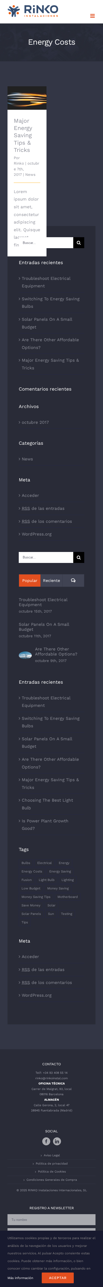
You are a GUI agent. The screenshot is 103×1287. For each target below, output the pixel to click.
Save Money (31, 905)
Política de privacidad (52, 1163)
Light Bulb (46, 880)
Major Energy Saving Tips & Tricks (27, 88)
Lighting (68, 880)
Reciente (51, 580)
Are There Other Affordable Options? (56, 651)
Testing (66, 914)
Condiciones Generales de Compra (51, 1179)
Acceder (30, 495)
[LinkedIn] (57, 1141)
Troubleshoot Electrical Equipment (43, 602)
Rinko (19, 163)
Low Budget (31, 888)
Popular (30, 580)
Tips (25, 922)
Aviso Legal (52, 1155)
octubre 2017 (35, 422)
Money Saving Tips (36, 897)
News (30, 174)
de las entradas (43, 508)
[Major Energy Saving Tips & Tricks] (27, 98)
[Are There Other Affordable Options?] (25, 655)
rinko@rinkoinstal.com (51, 1078)
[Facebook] (46, 1141)
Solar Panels (31, 914)
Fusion (27, 880)
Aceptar (57, 1278)
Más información (20, 1278)
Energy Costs (32, 871)
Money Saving (58, 888)
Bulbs (26, 863)
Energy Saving (60, 871)
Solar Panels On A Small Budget (44, 627)
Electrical (44, 863)
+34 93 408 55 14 (55, 1072)
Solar (52, 905)
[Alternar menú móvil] (93, 15)
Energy (64, 863)
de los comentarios (47, 521)
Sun (51, 914)
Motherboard (68, 897)
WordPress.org (37, 534)
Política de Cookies (52, 1171)
